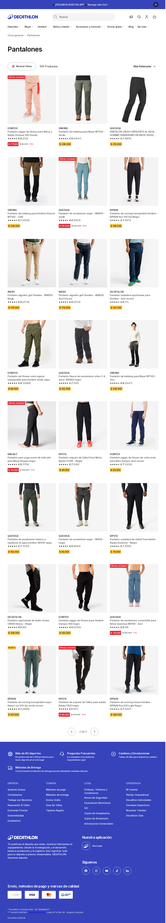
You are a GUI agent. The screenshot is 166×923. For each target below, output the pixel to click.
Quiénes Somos (16, 789)
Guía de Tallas (54, 805)
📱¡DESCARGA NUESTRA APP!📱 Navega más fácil (79, 4)
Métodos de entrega (57, 794)
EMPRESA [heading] (13, 783)
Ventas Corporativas (137, 794)
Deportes (13, 26)
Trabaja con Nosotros (20, 800)
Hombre (42, 26)
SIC (86, 808)
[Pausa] (155, 4)
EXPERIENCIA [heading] (133, 783)
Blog (131, 26)
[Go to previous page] (72, 731)
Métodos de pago (56, 789)
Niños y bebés (61, 26)
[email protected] (37, 912)
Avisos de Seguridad (95, 797)
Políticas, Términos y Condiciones (95, 791)
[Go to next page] (94, 731)
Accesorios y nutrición (88, 26)
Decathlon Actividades (138, 800)
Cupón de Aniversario (96, 818)
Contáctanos (15, 794)
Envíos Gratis (53, 800)
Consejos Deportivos (137, 805)
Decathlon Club (134, 815)
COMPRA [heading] (51, 783)
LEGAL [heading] (87, 783)
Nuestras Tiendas (136, 810)
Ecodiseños (14, 820)
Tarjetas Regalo (55, 810)
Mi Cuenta (132, 789)
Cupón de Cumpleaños (97, 813)
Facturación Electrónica (97, 803)
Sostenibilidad (16, 815)
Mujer (28, 26)
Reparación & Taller (19, 805)
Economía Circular (18, 810)
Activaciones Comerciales (98, 823)
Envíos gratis (114, 26)
